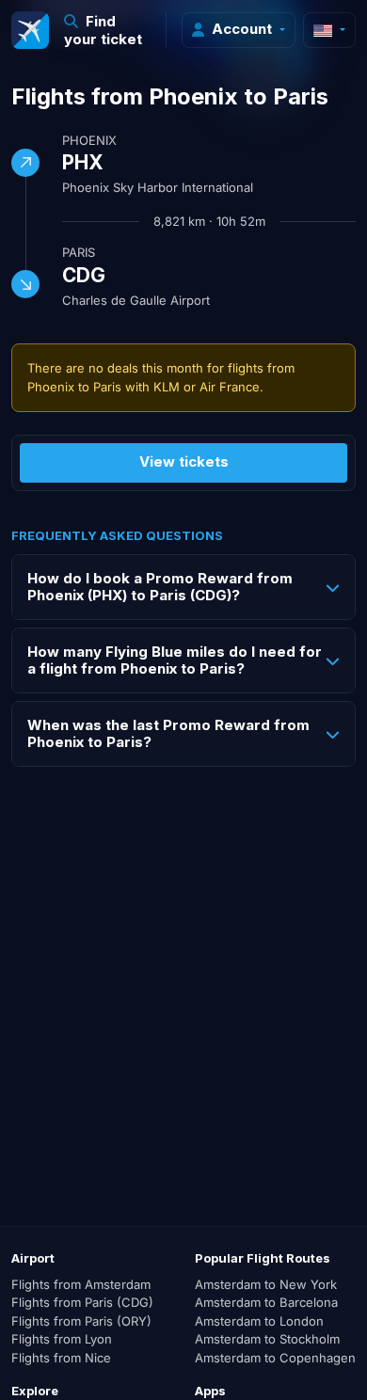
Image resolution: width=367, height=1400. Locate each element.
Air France (229, 386)
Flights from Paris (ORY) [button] (81, 1320)
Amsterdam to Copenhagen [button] (275, 1357)
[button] (108, 30)
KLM (166, 386)
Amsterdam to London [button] (259, 1320)
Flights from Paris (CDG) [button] (82, 1302)
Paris (78, 252)
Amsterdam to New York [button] (266, 1284)
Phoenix (89, 140)
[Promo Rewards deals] (30, 30)
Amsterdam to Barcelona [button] (266, 1302)
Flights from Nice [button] (61, 1357)
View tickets (184, 461)
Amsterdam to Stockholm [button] (267, 1338)
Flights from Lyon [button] (61, 1338)
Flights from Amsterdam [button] (81, 1284)
